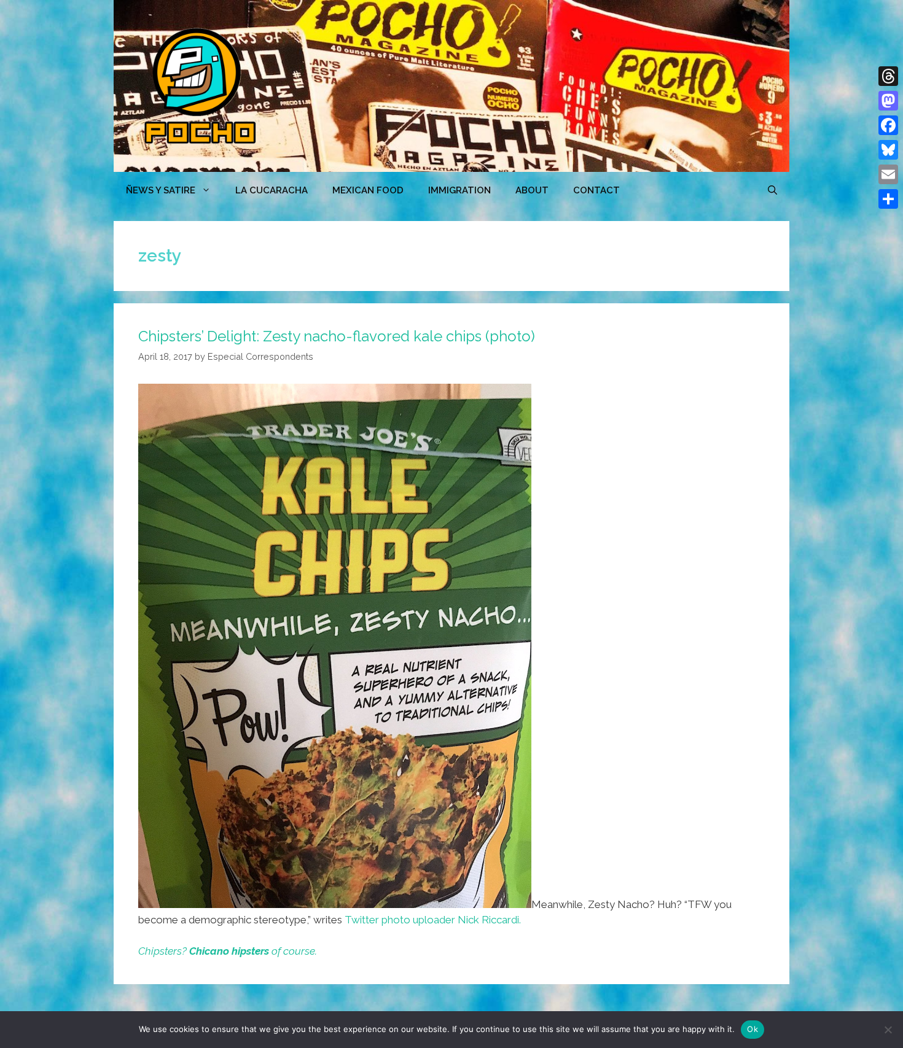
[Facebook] (888, 125)
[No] (888, 1029)
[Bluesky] (888, 150)
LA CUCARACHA (271, 190)
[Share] (888, 199)
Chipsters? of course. (227, 951)
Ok (752, 1029)
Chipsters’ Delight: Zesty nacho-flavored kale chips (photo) (336, 336)
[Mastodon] (888, 100)
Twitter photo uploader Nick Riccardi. (433, 920)
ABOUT (532, 190)
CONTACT (596, 190)
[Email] (888, 174)
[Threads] (888, 76)
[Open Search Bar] (772, 190)
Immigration (459, 190)
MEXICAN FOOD (368, 190)
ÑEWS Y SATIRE (160, 190)
